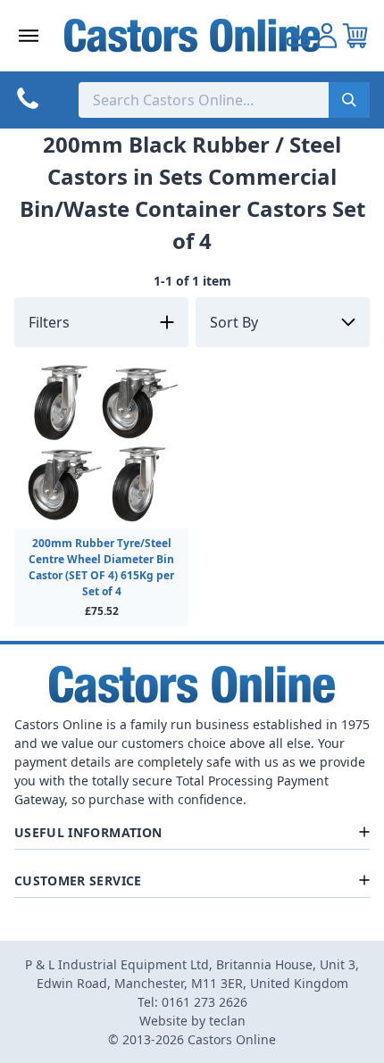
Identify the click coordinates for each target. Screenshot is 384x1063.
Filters (49, 322)
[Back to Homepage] (192, 35)
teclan (227, 1020)
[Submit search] (349, 100)
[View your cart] (355, 35)
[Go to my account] (298, 35)
